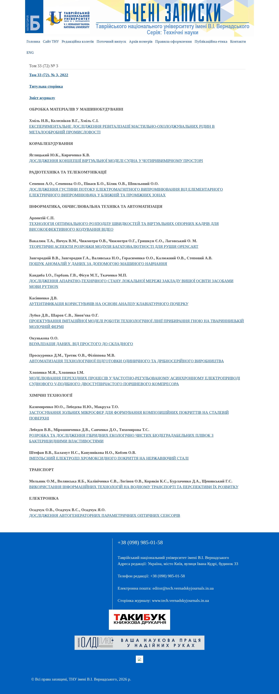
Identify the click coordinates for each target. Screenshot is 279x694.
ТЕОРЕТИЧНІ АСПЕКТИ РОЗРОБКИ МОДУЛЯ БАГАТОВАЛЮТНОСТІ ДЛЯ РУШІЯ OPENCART (113, 246)
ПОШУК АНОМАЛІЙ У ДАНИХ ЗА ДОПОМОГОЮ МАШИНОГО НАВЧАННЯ (98, 264)
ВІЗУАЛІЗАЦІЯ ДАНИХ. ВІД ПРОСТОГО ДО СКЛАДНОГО (81, 344)
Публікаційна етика (211, 41)
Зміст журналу (42, 98)
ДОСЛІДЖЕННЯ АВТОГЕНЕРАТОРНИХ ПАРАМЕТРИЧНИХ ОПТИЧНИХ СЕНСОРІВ (104, 515)
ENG (30, 52)
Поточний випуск (111, 41)
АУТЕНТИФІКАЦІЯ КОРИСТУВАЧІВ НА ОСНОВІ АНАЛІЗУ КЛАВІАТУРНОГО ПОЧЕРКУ (108, 304)
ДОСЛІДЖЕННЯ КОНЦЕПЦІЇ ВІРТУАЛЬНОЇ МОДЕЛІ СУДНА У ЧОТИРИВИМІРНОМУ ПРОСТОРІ (116, 161)
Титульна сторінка (46, 86)
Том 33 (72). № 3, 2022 (48, 75)
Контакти (238, 41)
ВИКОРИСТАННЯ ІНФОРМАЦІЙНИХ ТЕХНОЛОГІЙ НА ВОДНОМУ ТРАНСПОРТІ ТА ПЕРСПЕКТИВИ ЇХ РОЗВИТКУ (133, 487)
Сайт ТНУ (51, 41)
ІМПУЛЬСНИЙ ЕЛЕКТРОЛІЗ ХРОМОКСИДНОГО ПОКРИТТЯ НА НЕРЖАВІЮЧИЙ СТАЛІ (109, 458)
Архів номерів (140, 41)
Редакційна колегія (78, 41)
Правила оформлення (173, 41)
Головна (33, 41)
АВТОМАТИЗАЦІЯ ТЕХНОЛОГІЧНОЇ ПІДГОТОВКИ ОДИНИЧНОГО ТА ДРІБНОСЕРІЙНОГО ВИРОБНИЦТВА (126, 361)
